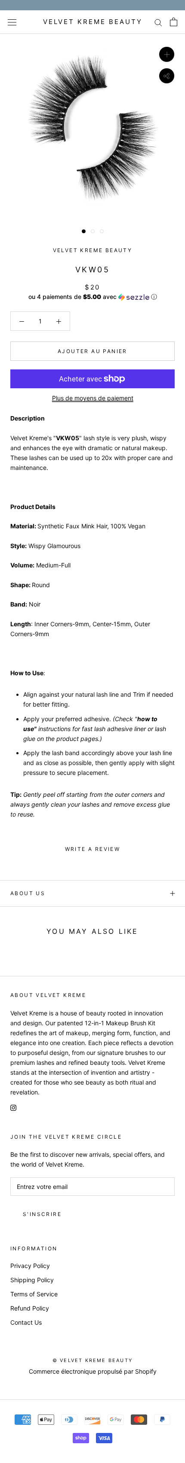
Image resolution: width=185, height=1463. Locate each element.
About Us (27, 893)
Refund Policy (29, 1308)
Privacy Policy (30, 1265)
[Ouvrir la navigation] (12, 22)
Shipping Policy (32, 1279)
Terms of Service (34, 1294)
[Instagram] (13, 1107)
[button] (92, 297)
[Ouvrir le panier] (173, 22)
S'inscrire (42, 1214)
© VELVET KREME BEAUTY (92, 1360)
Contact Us (26, 1322)
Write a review (92, 849)
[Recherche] (158, 22)
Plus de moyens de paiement (92, 398)
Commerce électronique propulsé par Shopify (93, 1371)
